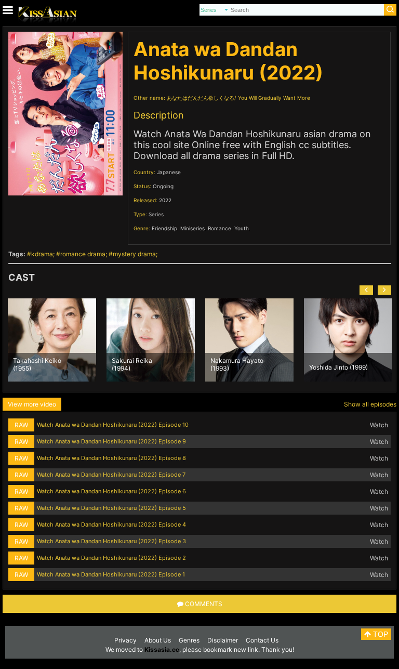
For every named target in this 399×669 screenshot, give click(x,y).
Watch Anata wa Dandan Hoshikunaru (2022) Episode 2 (111, 557)
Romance (219, 228)
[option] (52, 340)
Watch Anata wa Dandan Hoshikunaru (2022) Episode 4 (111, 524)
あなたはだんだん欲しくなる (200, 98)
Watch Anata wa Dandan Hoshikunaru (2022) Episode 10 (113, 424)
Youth (241, 228)
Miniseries (192, 228)
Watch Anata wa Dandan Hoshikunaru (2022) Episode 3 (111, 541)
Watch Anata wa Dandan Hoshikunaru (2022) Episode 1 (111, 574)
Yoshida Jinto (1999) (338, 367)
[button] (366, 290)
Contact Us (262, 640)
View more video (32, 404)
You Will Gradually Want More (274, 98)
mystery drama (134, 254)
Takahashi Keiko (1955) (37, 364)
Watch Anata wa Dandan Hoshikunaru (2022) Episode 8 (111, 458)
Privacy (125, 640)
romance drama (82, 254)
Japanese (169, 172)
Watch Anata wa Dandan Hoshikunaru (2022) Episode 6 (111, 491)
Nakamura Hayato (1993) (236, 364)
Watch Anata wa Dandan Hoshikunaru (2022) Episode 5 (111, 507)
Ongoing (163, 186)
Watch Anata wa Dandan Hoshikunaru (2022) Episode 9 (111, 441)
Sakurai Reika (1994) (132, 364)
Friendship (164, 228)
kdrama (42, 254)
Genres (189, 640)
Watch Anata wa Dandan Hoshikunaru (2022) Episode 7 (111, 474)
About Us (157, 640)
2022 (165, 200)
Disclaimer (222, 640)
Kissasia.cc (161, 649)
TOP (379, 634)
